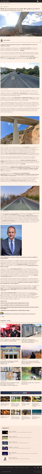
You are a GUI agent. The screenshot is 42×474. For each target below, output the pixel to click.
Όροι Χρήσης (16, 467)
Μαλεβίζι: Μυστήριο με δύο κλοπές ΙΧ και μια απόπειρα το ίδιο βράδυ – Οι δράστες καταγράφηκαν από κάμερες (23, 454)
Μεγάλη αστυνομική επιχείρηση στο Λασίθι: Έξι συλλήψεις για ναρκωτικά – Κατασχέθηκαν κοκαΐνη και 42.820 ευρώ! (9, 384)
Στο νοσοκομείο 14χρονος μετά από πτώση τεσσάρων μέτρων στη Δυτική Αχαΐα (20, 437)
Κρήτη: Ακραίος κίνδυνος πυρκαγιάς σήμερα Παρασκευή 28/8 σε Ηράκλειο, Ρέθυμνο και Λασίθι (26, 418)
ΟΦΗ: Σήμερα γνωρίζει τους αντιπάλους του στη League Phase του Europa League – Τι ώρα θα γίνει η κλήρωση (15, 405)
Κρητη (10, 431)
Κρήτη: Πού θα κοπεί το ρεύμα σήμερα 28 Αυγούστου (5, 417)
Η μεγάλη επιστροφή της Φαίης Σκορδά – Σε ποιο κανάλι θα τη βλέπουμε (19, 458)
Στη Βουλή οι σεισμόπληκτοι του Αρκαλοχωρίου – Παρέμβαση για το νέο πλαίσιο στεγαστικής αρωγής (29, 341)
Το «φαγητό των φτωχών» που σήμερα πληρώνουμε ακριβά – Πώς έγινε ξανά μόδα (5, 404)
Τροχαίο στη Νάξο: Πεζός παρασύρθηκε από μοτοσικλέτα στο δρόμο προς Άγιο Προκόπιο (36, 405)
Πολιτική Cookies (3, 467)
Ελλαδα (10, 436)
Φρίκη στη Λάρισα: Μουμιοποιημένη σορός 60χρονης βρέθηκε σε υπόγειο (19, 442)
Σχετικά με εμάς (21, 467)
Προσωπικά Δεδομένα (10, 467)
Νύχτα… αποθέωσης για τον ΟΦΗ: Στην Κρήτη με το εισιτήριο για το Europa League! (10, 340)
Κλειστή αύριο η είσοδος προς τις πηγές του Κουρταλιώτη (30, 383)
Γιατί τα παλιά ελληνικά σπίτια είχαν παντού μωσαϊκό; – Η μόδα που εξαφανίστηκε (15, 417)
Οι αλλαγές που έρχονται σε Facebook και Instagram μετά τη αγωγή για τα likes (20, 448)
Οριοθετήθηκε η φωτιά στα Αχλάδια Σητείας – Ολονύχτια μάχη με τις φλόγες (15, 310)
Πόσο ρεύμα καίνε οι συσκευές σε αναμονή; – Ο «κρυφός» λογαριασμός (26, 404)
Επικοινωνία (27, 467)
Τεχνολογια (11, 447)
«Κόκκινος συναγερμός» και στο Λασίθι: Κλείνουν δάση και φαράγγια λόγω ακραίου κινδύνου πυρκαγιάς (30, 362)
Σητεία (28, 52)
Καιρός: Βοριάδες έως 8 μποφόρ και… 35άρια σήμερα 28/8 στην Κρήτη (36, 417)
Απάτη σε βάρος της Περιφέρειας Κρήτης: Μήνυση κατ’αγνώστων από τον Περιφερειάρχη (9, 362)
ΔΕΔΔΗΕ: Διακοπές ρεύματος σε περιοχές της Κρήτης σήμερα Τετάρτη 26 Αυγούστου (20, 432)
